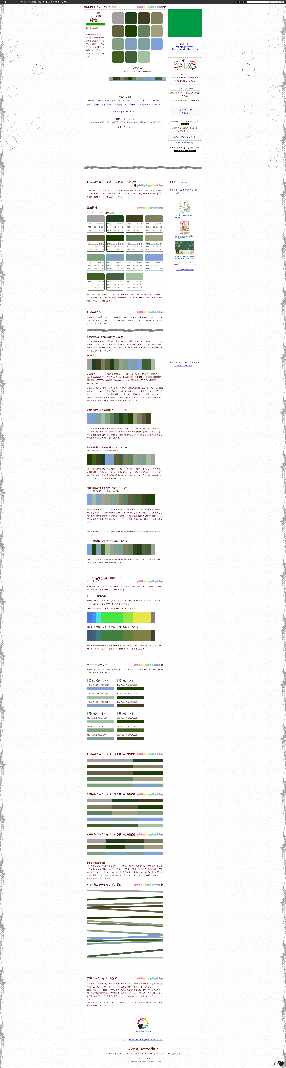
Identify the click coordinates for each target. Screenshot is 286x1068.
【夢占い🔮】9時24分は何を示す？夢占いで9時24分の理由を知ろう (185, 46)
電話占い (126, 101)
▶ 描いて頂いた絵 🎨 (185, 143)
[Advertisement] (125, 89)
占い (126, 105)
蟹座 (110, 122)
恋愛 (113, 101)
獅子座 (115, 122)
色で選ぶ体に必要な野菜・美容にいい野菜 (146, 1040)
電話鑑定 (118, 105)
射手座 (141, 122)
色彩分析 (40, 2)
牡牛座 (97, 122)
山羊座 (148, 122)
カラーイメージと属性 (18, 2)
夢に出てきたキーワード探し (125, 112)
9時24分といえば (180, 182)
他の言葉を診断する (143, 1031)
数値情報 (32, 2)
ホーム (3, 2)
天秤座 (129, 122)
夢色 (103, 105)
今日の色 (91, 101)
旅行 (97, 105)
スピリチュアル (144, 105)
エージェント (156, 101)
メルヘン (144, 101)
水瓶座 (155, 122)
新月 (110, 105)
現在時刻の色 (103, 101)
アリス (135, 101)
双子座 (104, 122)
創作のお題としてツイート (185, 137)
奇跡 (133, 105)
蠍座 (135, 122)
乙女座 (122, 122)
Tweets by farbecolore (185, 270)
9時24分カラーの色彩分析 (185, 111)
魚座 (161, 122)
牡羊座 (90, 122)
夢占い (89, 105)
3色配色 (56, 2)
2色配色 (49, 2)
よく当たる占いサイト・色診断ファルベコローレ (143, 1061)
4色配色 (64, 2)
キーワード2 (158, 105)
